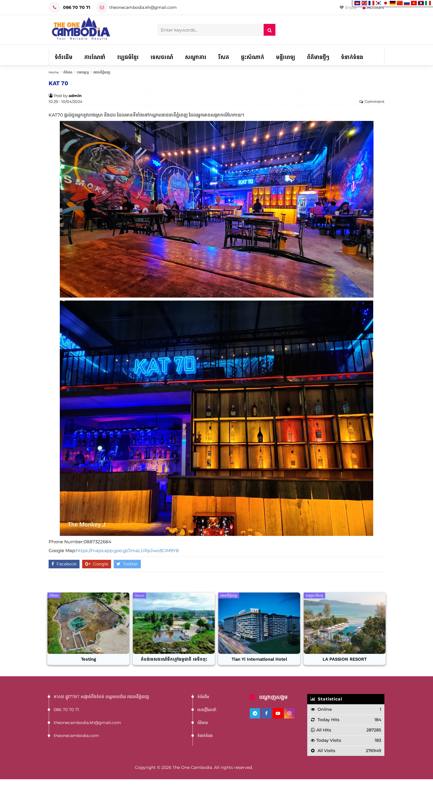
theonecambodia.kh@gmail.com (143, 7)
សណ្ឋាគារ (195, 57)
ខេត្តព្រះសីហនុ (314, 595)
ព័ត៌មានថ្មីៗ (318, 57)
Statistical (329, 699)
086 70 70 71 (76, 7)
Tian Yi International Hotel (259, 659)
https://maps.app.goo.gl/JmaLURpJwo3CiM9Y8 (127, 550)
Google (100, 564)
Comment (374, 101)
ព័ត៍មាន (202, 722)
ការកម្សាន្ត (83, 72)
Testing (88, 659)
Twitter (130, 564)
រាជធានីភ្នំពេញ (101, 72)
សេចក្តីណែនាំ (206, 709)
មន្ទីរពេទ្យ (285, 57)
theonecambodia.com (76, 735)
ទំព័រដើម (63, 57)
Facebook (66, 564)
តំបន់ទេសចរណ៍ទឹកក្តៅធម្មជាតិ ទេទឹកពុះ (174, 659)
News (139, 595)
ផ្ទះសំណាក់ (252, 57)
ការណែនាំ (94, 57)
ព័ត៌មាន (67, 72)
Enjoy (351, 7)
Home (54, 72)
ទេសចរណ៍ (162, 57)
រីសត (223, 57)
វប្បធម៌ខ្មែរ (128, 57)
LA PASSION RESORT (345, 659)
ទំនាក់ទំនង (352, 57)
